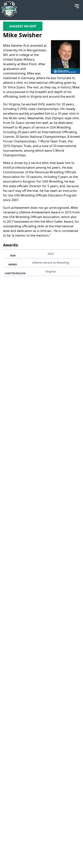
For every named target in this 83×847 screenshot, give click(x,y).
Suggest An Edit (22, 26)
